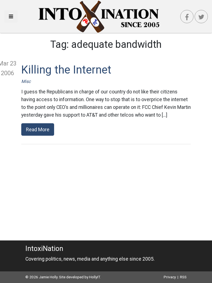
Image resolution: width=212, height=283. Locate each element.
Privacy (170, 277)
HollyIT (94, 277)
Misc (26, 81)
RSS (183, 277)
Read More (37, 129)
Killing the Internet (66, 69)
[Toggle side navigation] (11, 16)
